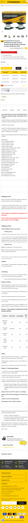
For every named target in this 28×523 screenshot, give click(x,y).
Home (2, 5)
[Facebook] (2, 507)
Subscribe (21, 503)
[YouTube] (18, 507)
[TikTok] (14, 507)
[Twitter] (22, 507)
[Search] (22, 2)
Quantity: (3, 62)
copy (26, 48)
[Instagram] (6, 507)
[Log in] (24, 2)
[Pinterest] (10, 507)
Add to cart (6, 68)
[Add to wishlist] (26, 68)
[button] (18, 68)
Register (4, 96)
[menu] (2, 2)
